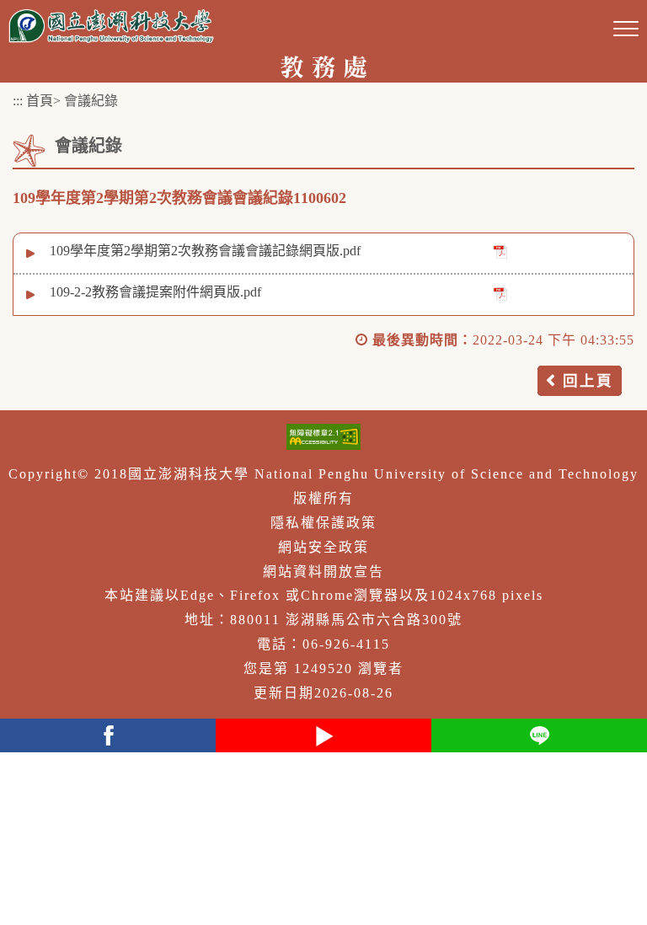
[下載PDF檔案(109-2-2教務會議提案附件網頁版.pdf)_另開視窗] (500, 292)
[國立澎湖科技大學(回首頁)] (111, 25)
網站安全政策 (323, 547)
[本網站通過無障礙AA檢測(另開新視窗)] (323, 437)
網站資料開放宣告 (323, 571)
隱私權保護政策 (323, 523)
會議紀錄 (91, 101)
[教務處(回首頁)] (323, 65)
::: (18, 101)
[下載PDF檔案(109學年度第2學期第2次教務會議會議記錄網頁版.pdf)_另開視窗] (500, 251)
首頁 (39, 101)
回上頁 (588, 380)
